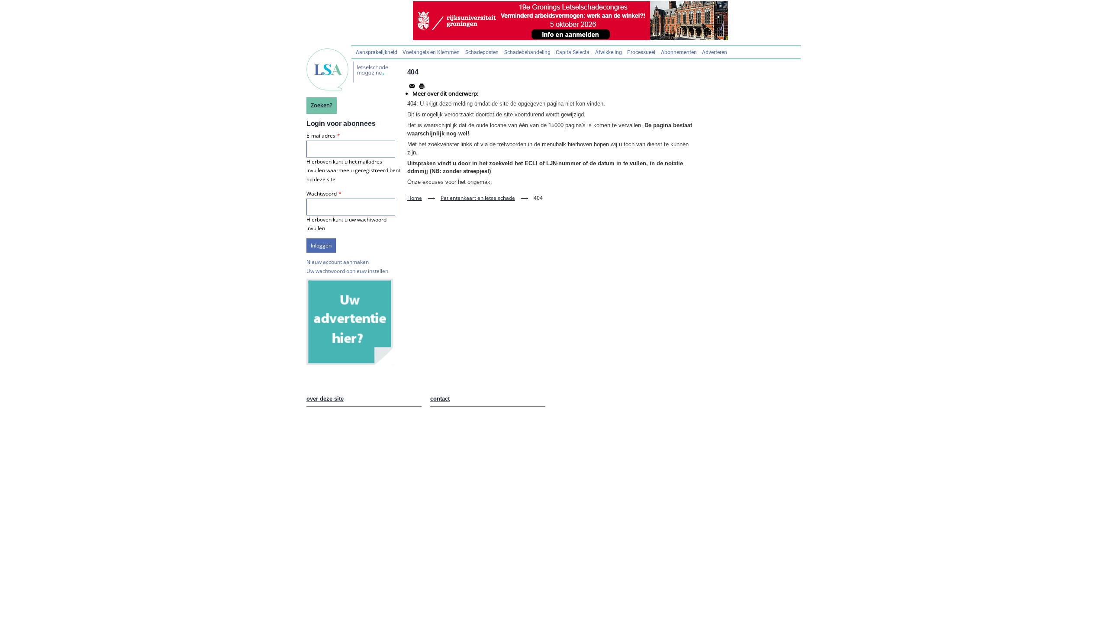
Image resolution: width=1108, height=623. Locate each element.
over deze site (325, 398)
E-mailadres (320, 135)
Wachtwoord (321, 193)
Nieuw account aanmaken (337, 262)
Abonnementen (679, 52)
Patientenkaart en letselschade (478, 198)
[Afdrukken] (422, 86)
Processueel (641, 52)
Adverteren (714, 52)
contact (440, 398)
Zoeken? (321, 105)
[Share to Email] (412, 86)
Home (414, 198)
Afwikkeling (608, 52)
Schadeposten (482, 52)
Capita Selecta (572, 52)
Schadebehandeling (527, 52)
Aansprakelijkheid (376, 52)
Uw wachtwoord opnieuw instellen (347, 271)
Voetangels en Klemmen (431, 52)
